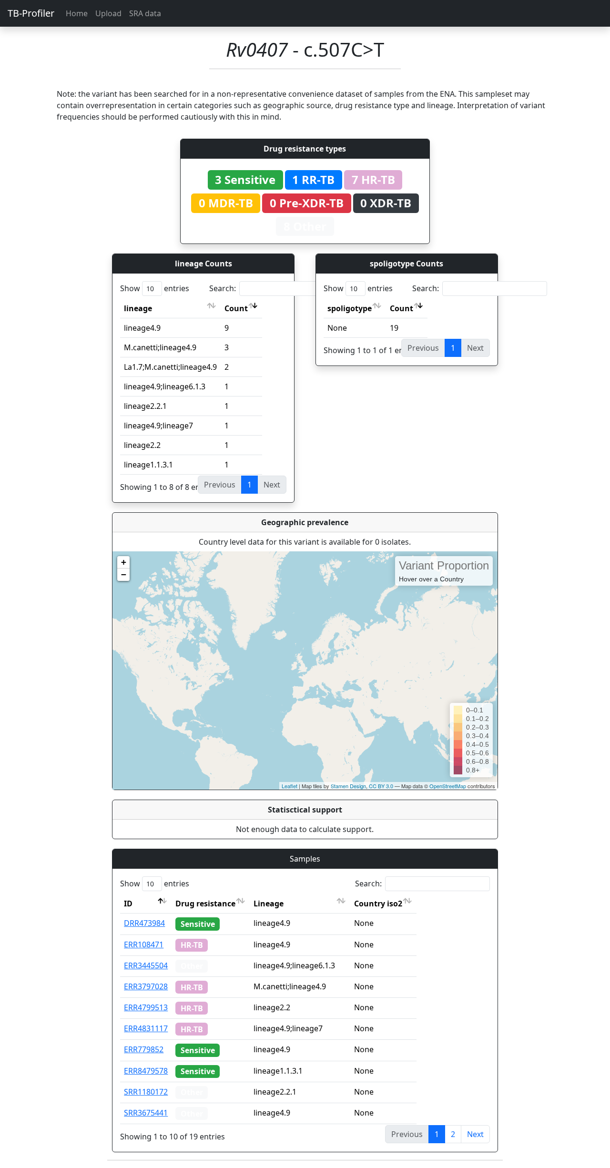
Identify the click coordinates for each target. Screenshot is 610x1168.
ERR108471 (143, 944)
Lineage (269, 903)
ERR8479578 (146, 1071)
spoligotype (349, 308)
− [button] (123, 574)
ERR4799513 (146, 1007)
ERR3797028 (146, 986)
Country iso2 (378, 903)
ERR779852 (143, 1049)
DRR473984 (144, 923)
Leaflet (289, 786)
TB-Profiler (31, 13)
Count (236, 308)
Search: (222, 288)
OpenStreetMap (447, 786)
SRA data (145, 13)
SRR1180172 (146, 1092)
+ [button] (123, 562)
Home (77, 13)
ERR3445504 (146, 965)
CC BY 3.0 (381, 786)
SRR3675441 (146, 1112)
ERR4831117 (146, 1028)
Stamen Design (348, 786)
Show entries (154, 288)
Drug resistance (205, 903)
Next (475, 1134)
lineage (138, 308)
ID (128, 903)
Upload (108, 13)
